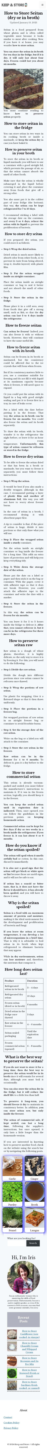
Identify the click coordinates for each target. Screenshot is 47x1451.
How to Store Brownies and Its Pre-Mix (29, 1361)
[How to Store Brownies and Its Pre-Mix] (12, 1362)
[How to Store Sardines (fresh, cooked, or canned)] (12, 1385)
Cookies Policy (11, 1422)
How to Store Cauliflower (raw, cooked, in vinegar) (29, 1334)
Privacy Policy (11, 1428)
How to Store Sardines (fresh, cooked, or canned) (29, 1385)
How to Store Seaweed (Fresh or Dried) (29, 1373)
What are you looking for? (21, 1238)
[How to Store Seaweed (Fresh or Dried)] (12, 1373)
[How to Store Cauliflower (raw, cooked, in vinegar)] (12, 1335)
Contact (8, 1417)
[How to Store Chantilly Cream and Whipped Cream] (12, 1347)
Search (33, 1243)
